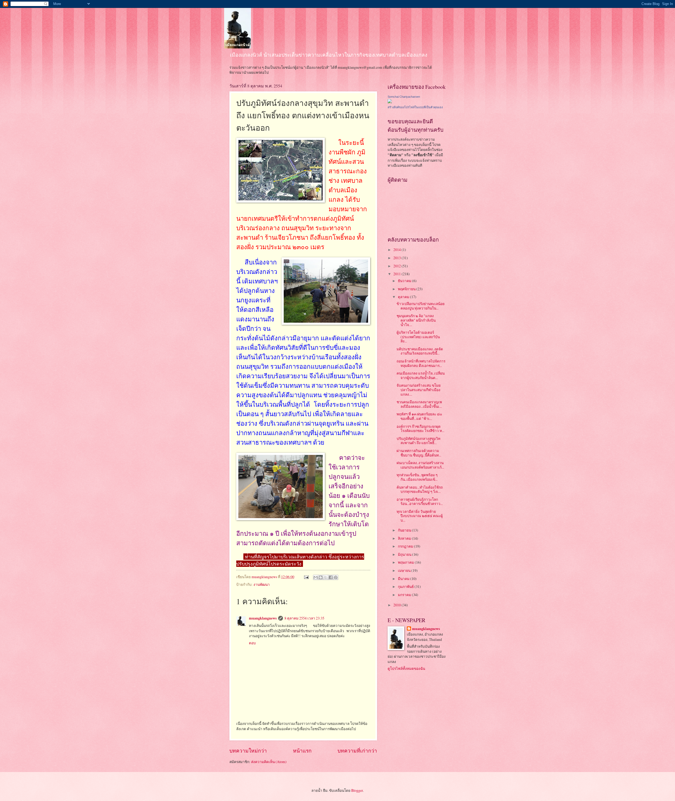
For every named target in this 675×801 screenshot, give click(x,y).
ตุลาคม (404, 296)
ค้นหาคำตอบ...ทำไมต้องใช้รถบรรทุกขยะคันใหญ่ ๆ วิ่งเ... (420, 489)
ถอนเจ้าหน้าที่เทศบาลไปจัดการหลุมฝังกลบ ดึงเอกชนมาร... (421, 363)
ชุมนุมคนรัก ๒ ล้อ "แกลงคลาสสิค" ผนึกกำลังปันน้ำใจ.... (416, 320)
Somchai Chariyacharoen (404, 96)
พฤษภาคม (406, 562)
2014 (397, 249)
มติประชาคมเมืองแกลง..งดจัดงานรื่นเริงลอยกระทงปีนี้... (420, 351)
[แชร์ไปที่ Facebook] (330, 577)
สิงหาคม (405, 538)
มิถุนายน (405, 554)
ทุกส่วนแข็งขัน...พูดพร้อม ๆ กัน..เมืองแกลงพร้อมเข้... (417, 477)
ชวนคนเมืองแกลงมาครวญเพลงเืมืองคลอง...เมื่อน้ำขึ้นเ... (419, 404)
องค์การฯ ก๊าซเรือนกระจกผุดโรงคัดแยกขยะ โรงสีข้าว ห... (420, 428)
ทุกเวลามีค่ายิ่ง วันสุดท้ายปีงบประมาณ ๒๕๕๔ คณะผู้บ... (420, 516)
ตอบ (252, 642)
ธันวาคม (405, 280)
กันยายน (405, 530)
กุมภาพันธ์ (406, 586)
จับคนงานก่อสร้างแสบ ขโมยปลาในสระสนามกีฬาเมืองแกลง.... (419, 389)
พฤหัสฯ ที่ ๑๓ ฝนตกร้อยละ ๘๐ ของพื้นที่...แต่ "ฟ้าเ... (419, 416)
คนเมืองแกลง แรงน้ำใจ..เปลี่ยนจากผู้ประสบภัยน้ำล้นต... (421, 375)
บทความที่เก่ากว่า (357, 750)
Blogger (357, 790)
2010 (397, 604)
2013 (397, 257)
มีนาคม (404, 578)
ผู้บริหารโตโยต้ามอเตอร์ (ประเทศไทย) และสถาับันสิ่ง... (418, 336)
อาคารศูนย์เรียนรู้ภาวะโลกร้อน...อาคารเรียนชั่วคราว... (420, 501)
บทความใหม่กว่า (248, 750)
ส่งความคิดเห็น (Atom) (269, 761)
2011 (397, 273)
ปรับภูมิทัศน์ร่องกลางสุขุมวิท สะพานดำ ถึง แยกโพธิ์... (418, 440)
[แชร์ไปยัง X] (325, 577)
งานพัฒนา (261, 584)
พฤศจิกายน (407, 288)
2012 (397, 265)
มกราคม (405, 594)
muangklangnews (263, 618)
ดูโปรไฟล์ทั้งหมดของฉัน (406, 668)
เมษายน (404, 570)
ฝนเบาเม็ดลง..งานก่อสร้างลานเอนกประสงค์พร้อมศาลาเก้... (420, 465)
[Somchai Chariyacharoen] (390, 101)
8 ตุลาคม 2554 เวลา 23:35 (304, 618)
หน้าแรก (302, 750)
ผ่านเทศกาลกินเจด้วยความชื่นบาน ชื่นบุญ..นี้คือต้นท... (419, 453)
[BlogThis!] (320, 577)
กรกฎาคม (406, 546)
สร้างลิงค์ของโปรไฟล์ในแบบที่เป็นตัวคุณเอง (415, 107)
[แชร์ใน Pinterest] (335, 577)
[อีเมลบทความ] (306, 576)
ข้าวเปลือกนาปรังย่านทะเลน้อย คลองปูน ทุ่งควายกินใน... (421, 306)
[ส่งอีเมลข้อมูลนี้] (315, 577)
